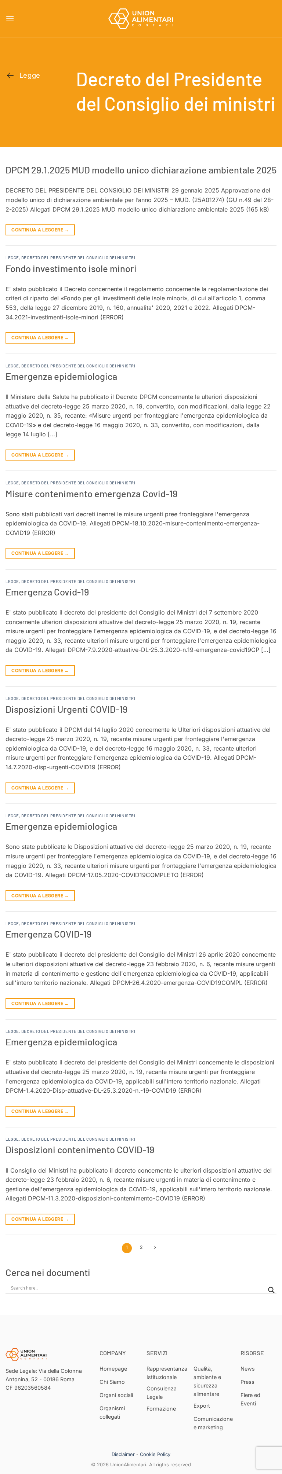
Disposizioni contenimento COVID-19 (80, 1149)
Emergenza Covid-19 (47, 591)
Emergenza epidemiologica (61, 376)
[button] (10, 18)
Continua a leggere (40, 229)
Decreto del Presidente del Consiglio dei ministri (78, 257)
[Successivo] (155, 1248)
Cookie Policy (155, 1454)
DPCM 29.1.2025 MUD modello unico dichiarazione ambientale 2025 (141, 169)
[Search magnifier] (271, 1290)
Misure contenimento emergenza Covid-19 (91, 493)
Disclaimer (123, 1454)
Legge (12, 257)
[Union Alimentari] (141, 18)
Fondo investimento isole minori (71, 268)
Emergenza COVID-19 (48, 933)
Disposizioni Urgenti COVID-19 (66, 709)
